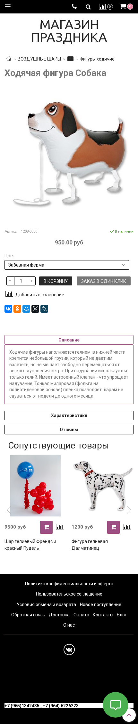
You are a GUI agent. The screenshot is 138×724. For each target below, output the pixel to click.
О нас (69, 625)
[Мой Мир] (26, 309)
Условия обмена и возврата (46, 604)
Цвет (9, 255)
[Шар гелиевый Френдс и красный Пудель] (35, 485)
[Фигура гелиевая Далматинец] (103, 485)
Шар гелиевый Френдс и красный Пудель (30, 545)
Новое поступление (100, 604)
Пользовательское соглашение (69, 593)
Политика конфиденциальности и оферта (69, 583)
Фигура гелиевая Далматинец (90, 545)
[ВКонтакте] (8, 309)
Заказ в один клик (103, 281)
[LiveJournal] (44, 309)
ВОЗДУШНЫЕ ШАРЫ (39, 59)
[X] (35, 309)
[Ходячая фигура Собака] (69, 153)
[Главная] (9, 59)
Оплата (81, 614)
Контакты (103, 614)
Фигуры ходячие (97, 59)
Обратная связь (28, 614)
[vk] (69, 649)
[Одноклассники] (17, 309)
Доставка (59, 614)
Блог (122, 614)
